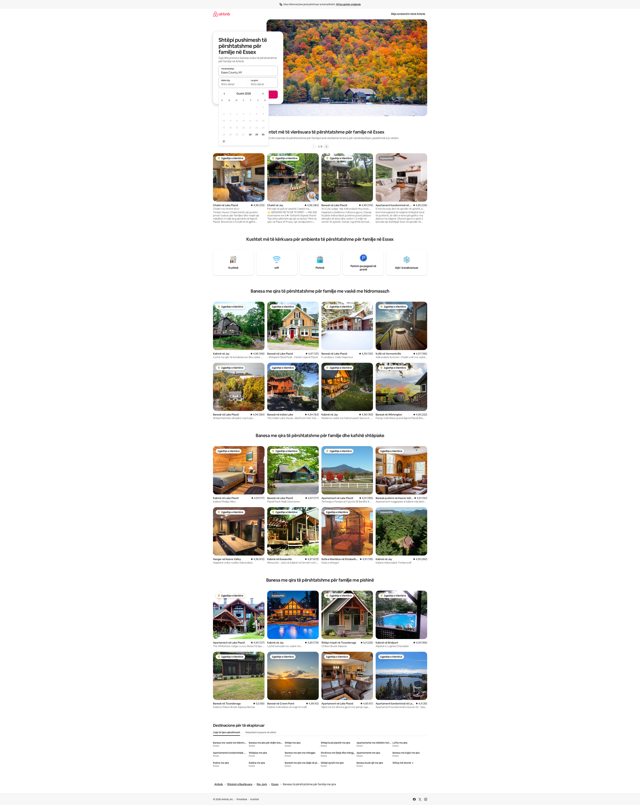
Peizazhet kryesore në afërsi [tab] (260, 732)
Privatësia (242, 799)
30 (263, 134)
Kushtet (254, 799)
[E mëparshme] (314, 146)
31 (224, 141)
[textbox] (233, 84)
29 (256, 134)
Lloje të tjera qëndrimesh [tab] (226, 732)
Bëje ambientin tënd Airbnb (408, 14)
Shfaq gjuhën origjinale (348, 4)
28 (250, 134)
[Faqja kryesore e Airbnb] (221, 14)
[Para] (326, 146)
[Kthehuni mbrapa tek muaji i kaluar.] (224, 94)
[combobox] (248, 72)
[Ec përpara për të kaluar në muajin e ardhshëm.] (263, 94)
